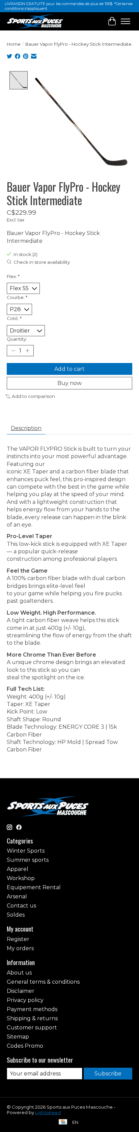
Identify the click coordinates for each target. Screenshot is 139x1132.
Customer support (32, 1027)
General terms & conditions (43, 982)
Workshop (21, 878)
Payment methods (32, 1009)
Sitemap (18, 1036)
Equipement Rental (34, 887)
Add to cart (69, 369)
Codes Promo (25, 1046)
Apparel (17, 869)
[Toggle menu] (125, 21)
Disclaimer (20, 991)
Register (18, 939)
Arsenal (17, 896)
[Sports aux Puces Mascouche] (35, 21)
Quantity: (17, 339)
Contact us (21, 905)
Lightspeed (48, 1112)
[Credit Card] (63, 1122)
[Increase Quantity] (27, 350)
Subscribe (107, 1073)
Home (14, 44)
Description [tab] (26, 428)
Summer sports (28, 860)
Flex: (13, 276)
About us (19, 972)
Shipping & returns (32, 1018)
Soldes (16, 915)
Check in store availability (41, 262)
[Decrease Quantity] (13, 350)
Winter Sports (26, 851)
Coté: (14, 318)
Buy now (69, 383)
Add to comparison (33, 396)
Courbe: (17, 297)
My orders (20, 948)
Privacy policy (25, 1000)
